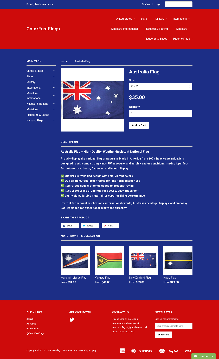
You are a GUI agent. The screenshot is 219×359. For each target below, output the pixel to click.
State (144, 18)
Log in (158, 4)
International (180, 18)
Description (69, 141)
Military (160, 18)
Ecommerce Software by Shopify (79, 350)
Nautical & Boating (157, 28)
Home (64, 61)
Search (30, 318)
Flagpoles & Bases (156, 38)
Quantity (134, 106)
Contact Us (205, 356)
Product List (33, 328)
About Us (31, 323)
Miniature (182, 28)
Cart (147, 4)
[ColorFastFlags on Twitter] (71, 320)
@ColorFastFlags (35, 333)
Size (132, 80)
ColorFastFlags (43, 29)
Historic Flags (182, 38)
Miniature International (124, 28)
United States (124, 18)
